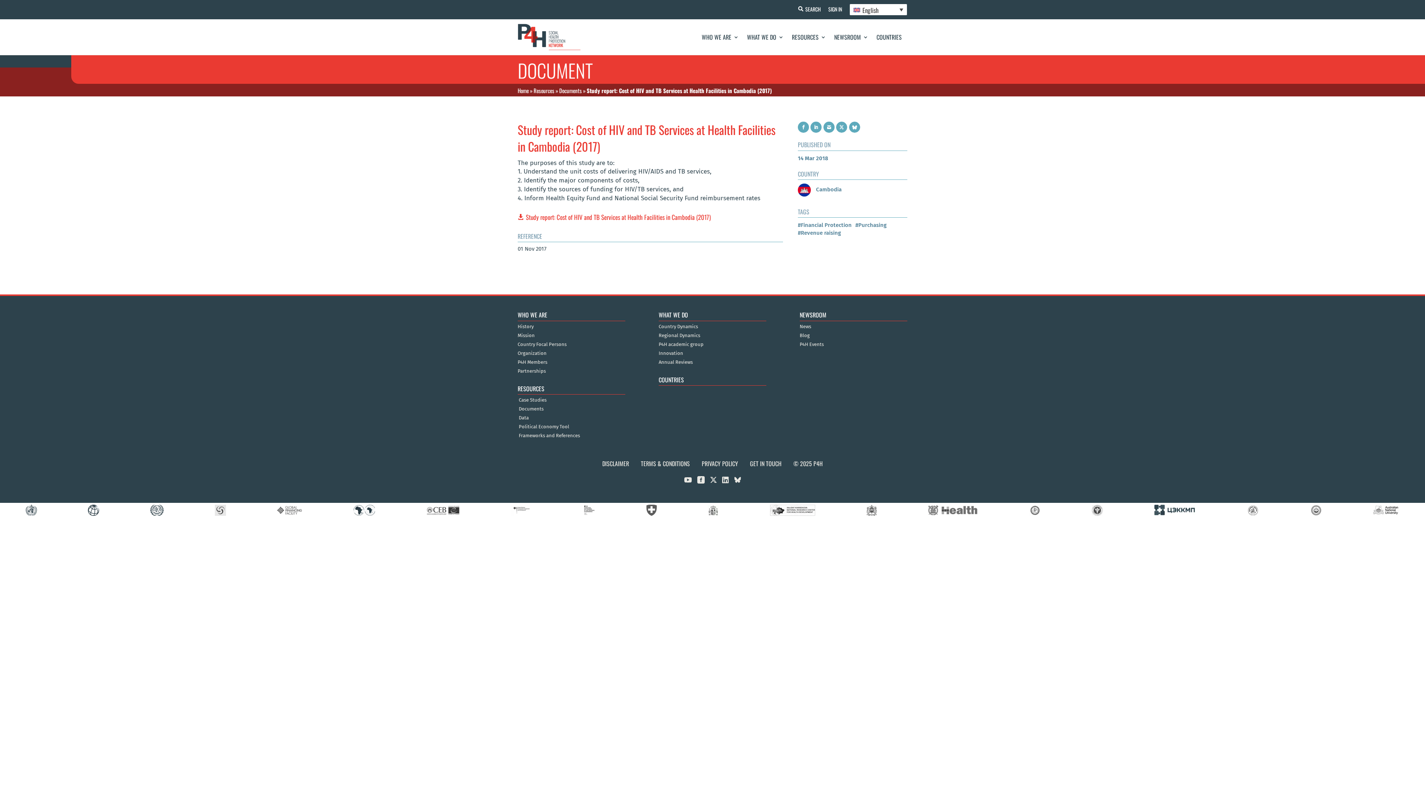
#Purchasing (871, 225)
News (805, 326)
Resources (805, 37)
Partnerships (532, 371)
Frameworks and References (549, 435)
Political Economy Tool (544, 426)
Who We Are (716, 37)
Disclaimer (615, 463)
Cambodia (828, 189)
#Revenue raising (819, 233)
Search (813, 9)
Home (523, 90)
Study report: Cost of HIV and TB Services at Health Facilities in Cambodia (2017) (618, 217)
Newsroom (847, 37)
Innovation (671, 353)
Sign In (835, 9)
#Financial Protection (825, 225)
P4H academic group (681, 344)
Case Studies (533, 400)
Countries (889, 37)
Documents (570, 90)
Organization (532, 353)
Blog (805, 335)
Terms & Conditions (665, 463)
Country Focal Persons (542, 344)
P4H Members (532, 362)
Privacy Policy (720, 463)
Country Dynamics (678, 326)
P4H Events (812, 344)
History (526, 326)
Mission (526, 335)
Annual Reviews (676, 362)
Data (524, 418)
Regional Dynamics (679, 335)
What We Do (761, 37)
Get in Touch (766, 463)
